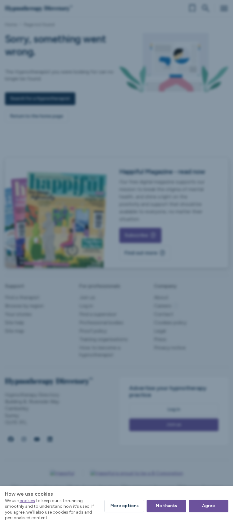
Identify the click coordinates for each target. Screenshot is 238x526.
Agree (208, 505)
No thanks (166, 505)
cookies (27, 500)
